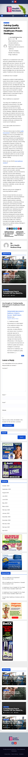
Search (4, 432)
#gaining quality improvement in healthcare (16, 47)
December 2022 (6, 516)
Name (4, 394)
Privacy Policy (7, 754)
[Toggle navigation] (13, 16)
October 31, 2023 (8, 681)
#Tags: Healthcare (13, 54)
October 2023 (5, 485)
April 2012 (4, 530)
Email (4, 402)
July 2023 (4, 496)
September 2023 (6, 489)
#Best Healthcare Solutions (15, 41)
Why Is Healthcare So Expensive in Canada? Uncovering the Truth (11, 277)
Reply (23, 355)
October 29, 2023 (9, 725)
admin (13, 295)
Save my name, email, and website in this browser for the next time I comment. (12, 420)
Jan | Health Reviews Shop (16, 37)
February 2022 (6, 523)
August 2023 (5, 492)
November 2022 (6, 520)
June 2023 (5, 499)
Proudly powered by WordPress (9, 749)
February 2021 (6, 527)
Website (4, 410)
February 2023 (6, 510)
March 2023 (5, 506)
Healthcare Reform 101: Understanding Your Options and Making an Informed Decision (9, 234)
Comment (5, 368)
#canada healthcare (13, 43)
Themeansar (13, 750)
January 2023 (5, 513)
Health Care (6, 22)
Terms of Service (14, 754)
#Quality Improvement (13, 52)
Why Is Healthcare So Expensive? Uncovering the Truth (13, 262)
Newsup (22, 749)
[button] (23, 15)
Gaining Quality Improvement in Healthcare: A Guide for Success (19, 233)
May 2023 (4, 503)
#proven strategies (13, 50)
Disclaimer (21, 754)
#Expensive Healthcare (14, 45)
